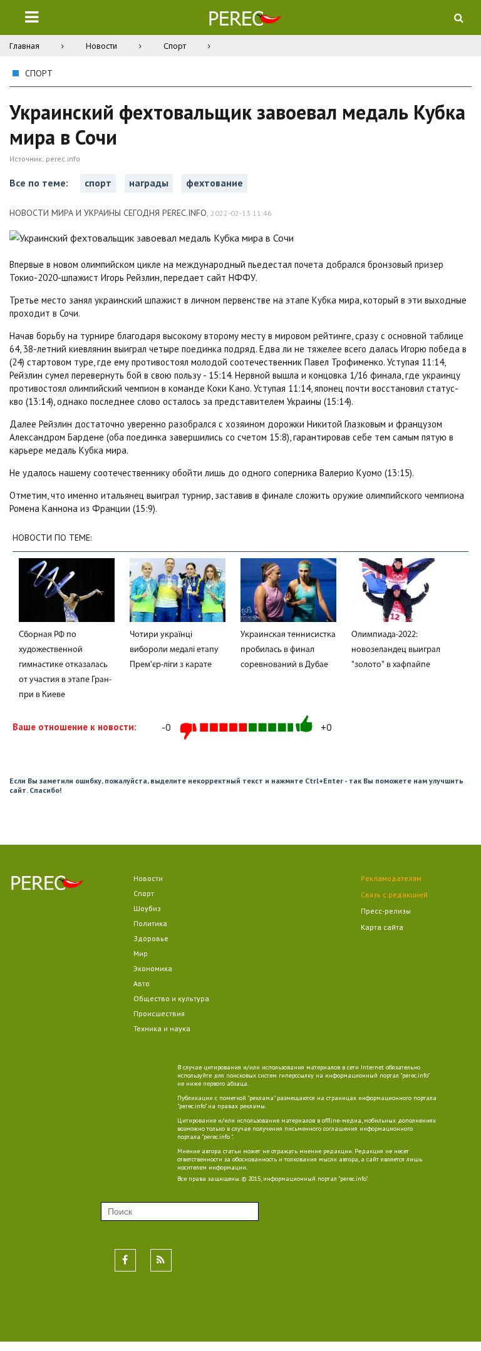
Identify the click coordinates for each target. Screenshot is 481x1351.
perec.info (63, 158)
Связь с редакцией (394, 894)
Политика (150, 923)
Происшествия (159, 1013)
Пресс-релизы (386, 910)
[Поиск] (458, 18)
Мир (140, 953)
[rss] (161, 1260)
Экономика (152, 968)
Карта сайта (382, 927)
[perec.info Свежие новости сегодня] (244, 21)
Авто (141, 983)
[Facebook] (125, 1260)
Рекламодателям (391, 878)
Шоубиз (147, 908)
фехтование (214, 182)
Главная (24, 46)
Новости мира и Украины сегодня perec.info (108, 212)
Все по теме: (40, 182)
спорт (98, 182)
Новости (101, 46)
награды (148, 182)
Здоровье (150, 938)
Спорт (174, 46)
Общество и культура (171, 998)
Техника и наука (161, 1028)
